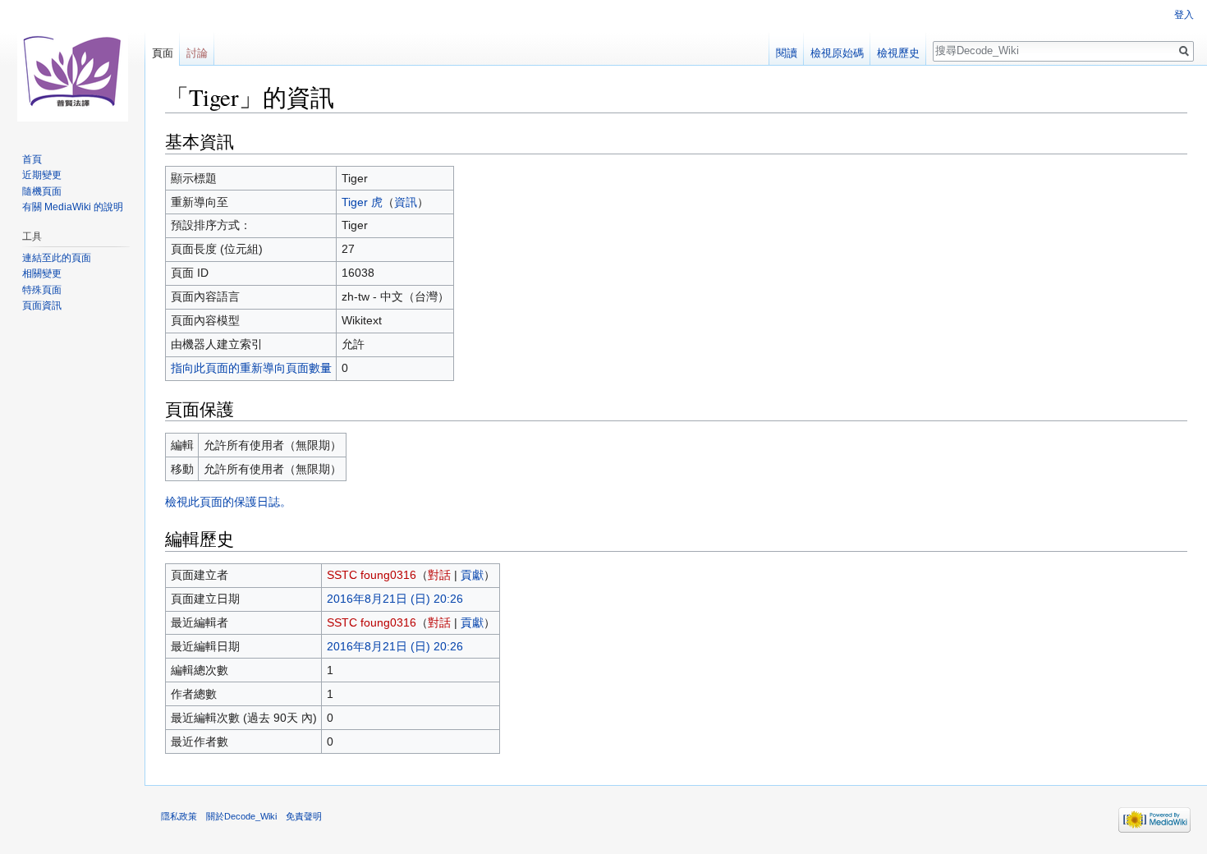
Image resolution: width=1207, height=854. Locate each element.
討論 (197, 53)
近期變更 (42, 175)
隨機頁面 (42, 191)
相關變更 (42, 273)
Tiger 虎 (362, 202)
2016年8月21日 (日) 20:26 (395, 598)
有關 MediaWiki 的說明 (72, 207)
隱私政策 (179, 816)
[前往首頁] (72, 65)
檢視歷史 (898, 53)
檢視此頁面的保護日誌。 (228, 501)
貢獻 (472, 574)
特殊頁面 (42, 290)
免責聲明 (304, 816)
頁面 (162, 53)
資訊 (405, 202)
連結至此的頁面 (56, 258)
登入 (1184, 15)
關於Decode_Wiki (241, 816)
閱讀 (786, 53)
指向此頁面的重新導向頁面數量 (251, 367)
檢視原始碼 (837, 53)
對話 (439, 574)
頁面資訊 (42, 305)
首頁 (32, 159)
